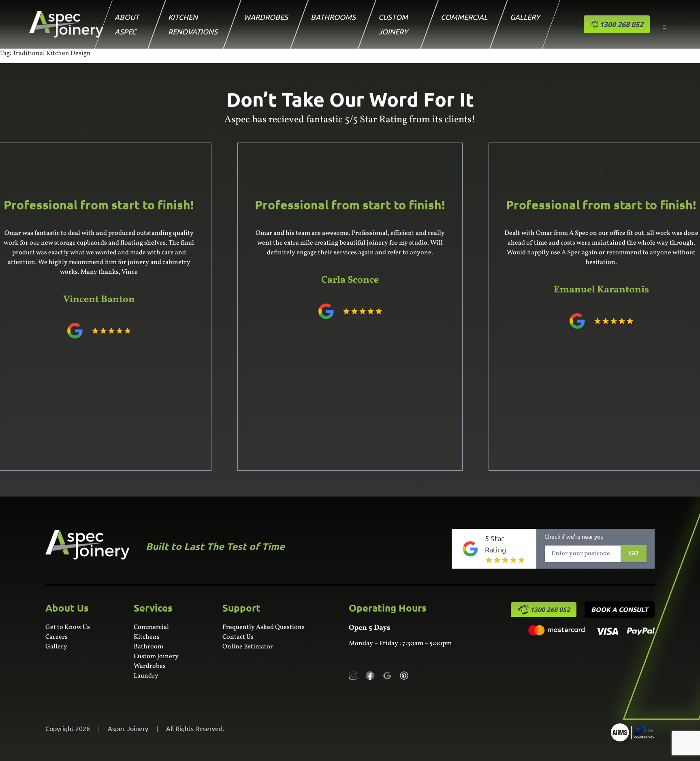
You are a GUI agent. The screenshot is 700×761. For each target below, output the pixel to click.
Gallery (525, 17)
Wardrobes (265, 17)
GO (633, 553)
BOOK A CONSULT (619, 609)
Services (153, 607)
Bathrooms (333, 17)
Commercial (464, 17)
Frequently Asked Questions (263, 627)
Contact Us (238, 637)
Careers (56, 637)
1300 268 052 (550, 609)
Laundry (146, 675)
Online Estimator (247, 646)
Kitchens (147, 637)
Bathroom (148, 646)
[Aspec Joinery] (633, 732)
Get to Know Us (67, 627)
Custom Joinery (156, 656)
